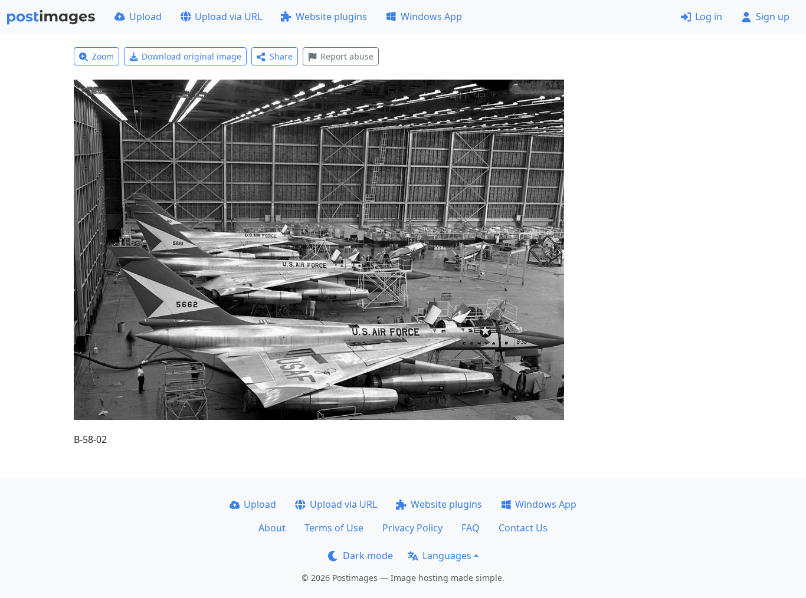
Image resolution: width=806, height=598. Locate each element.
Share (281, 56)
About (272, 527)
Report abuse (346, 56)
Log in (708, 16)
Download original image (191, 56)
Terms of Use (333, 527)
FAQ (470, 527)
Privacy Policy (412, 527)
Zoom (103, 56)
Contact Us (523, 527)
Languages (446, 555)
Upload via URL (228, 16)
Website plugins (331, 16)
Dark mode (368, 555)
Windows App (431, 16)
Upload (145, 16)
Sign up (772, 16)
